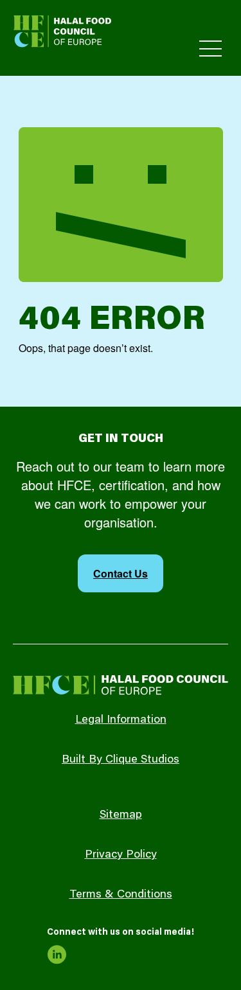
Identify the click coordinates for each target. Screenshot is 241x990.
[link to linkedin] (56, 954)
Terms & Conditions (120, 895)
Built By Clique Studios (120, 760)
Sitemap (121, 815)
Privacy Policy (121, 855)
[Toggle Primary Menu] (210, 48)
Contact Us (120, 573)
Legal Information (120, 720)
